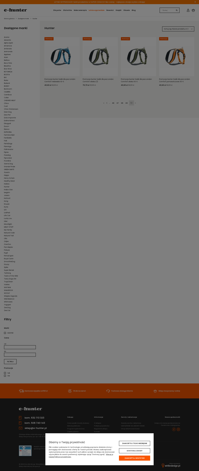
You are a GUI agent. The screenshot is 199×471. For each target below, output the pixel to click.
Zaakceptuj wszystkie (135, 458)
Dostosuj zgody (134, 451)
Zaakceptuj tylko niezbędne (134, 443)
